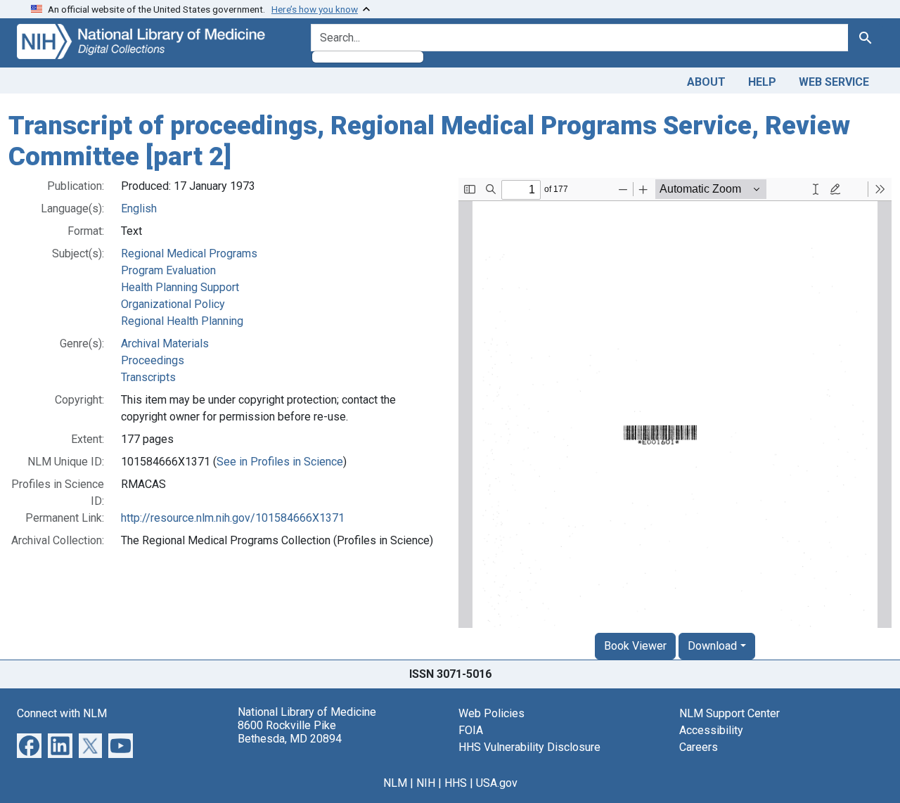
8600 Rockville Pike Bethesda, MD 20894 (290, 732)
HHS (455, 783)
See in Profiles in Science (280, 461)
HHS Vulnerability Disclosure (529, 747)
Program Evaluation (168, 270)
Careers (698, 747)
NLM (395, 783)
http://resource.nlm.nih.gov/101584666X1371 (233, 518)
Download (712, 646)
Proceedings (152, 360)
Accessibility (711, 730)
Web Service (834, 82)
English (139, 208)
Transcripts (148, 377)
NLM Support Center (729, 713)
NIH (425, 783)
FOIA (470, 730)
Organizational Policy (173, 304)
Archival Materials (165, 343)
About (706, 82)
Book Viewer (635, 646)
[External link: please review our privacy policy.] (29, 745)
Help (762, 82)
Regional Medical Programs (189, 253)
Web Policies (491, 713)
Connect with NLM (62, 713)
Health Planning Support (180, 287)
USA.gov (497, 783)
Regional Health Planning (182, 321)
